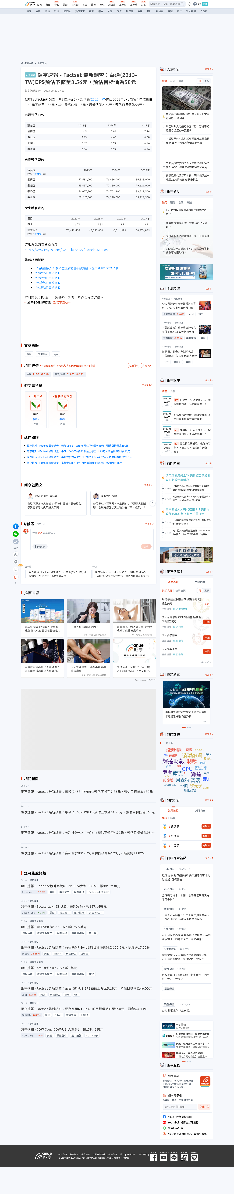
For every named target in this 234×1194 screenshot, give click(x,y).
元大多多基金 (169, 635)
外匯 (93, 4)
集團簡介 (74, 1154)
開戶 (207, 604)
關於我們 (62, 1154)
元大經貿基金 (169, 649)
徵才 (122, 1154)
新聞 (48, 4)
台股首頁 (133, 365)
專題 (170, 11)
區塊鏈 (129, 11)
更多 (206, 81)
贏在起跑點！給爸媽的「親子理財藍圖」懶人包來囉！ (70, 365)
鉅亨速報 (28, 63)
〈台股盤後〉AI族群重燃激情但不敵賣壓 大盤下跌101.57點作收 (76, 268)
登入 (200, 4)
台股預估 (42, 63)
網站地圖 (131, 1154)
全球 (102, 4)
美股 (65, 4)
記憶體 (175, 826)
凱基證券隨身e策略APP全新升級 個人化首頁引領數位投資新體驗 (41, 628)
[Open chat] (16, 577)
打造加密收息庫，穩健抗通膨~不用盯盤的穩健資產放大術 (192, 417)
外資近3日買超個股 (47, 278)
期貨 (119, 11)
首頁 (39, 4)
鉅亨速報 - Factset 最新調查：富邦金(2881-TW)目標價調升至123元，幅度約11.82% (75, 463)
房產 (140, 11)
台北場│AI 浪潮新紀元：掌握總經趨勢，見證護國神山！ (192, 402)
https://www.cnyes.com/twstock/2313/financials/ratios (66, 249)
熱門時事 (80, 11)
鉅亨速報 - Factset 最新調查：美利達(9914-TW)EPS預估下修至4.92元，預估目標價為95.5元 (79, 457)
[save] (16, 569)
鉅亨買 (122, 4)
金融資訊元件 (99, 1154)
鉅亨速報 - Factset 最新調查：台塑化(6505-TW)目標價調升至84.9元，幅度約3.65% (57, 574)
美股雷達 (178, 298)
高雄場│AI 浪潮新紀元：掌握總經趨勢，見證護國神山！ (192, 432)
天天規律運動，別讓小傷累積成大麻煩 (88, 668)
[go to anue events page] (190, 4)
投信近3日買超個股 (47, 287)
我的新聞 (191, 11)
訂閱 (143, 4)
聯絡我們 (112, 1154)
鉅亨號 (133, 4)
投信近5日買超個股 (47, 282)
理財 (149, 11)
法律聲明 (143, 1154)
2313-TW (98, 99)
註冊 (205, 4)
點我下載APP (62, 302)
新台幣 (38, 173)
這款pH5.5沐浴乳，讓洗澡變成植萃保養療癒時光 (134, 628)
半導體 (175, 845)
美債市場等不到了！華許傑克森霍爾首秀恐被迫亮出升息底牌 (42, 669)
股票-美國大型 (180, 608)
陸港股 (75, 4)
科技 (56, 11)
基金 (84, 4)
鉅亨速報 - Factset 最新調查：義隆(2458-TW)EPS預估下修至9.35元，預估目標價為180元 (77, 445)
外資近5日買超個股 (47, 273)
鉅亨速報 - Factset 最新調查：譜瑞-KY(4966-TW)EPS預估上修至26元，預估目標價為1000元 (122, 574)
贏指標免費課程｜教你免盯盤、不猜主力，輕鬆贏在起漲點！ (192, 447)
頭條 (29, 11)
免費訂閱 (204, 1106)
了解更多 (146, 385)
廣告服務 (85, 1154)
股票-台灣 (178, 626)
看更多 (147, 485)
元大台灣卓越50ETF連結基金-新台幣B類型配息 (181, 619)
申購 (207, 622)
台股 (56, 4)
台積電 (175, 836)
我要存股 (146, 365)
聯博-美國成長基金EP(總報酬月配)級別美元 (181, 601)
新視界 (159, 11)
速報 (91, 11)
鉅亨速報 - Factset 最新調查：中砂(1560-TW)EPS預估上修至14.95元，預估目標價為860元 (78, 451)
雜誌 (179, 11)
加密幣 (111, 4)
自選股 (203, 11)
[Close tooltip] (42, 577)
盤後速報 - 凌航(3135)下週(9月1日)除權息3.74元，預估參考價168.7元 (134, 669)
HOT (176, 400)
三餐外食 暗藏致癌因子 (85, 627)
